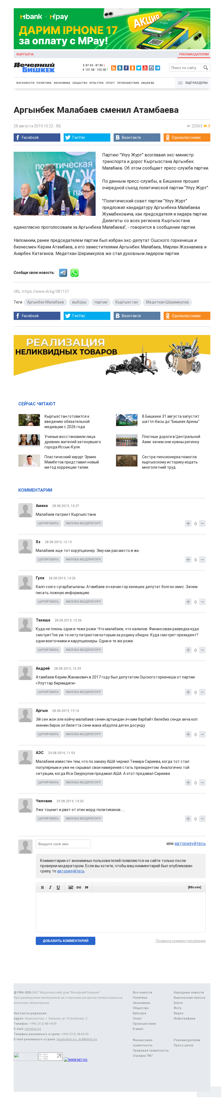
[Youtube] (145, 67)
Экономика (62, 83)
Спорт (110, 83)
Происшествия (128, 83)
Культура (97, 83)
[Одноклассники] (132, 67)
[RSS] (113, 67)
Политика (44, 83)
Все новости (25, 83)
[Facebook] (126, 67)
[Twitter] (138, 67)
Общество (79, 83)
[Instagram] (151, 67)
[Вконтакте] (119, 67)
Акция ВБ (147, 83)
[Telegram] (157, 67)
